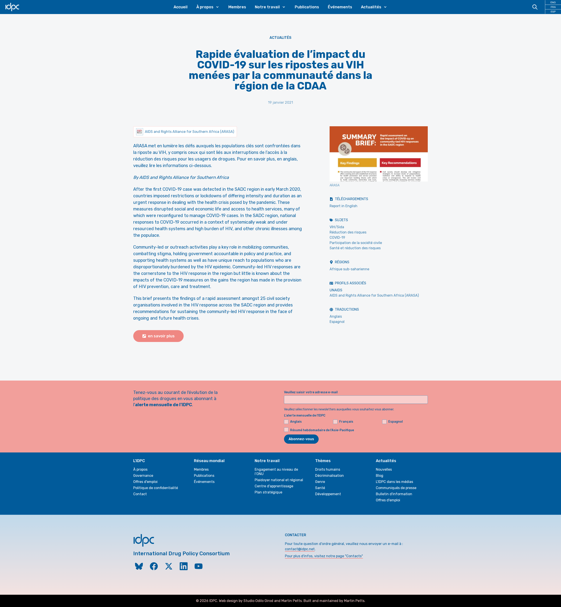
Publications (307, 7)
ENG (553, 2)
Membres (237, 7)
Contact (140, 494)
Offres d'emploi (145, 482)
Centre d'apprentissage (274, 486)
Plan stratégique (268, 492)
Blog (379, 475)
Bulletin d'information (394, 494)
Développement (328, 494)
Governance (143, 475)
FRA (553, 7)
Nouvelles (384, 469)
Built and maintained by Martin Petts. (334, 601)
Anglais (336, 316)
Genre (320, 482)
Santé (320, 488)
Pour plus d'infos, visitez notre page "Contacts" (324, 556)
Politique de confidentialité (155, 488)
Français (346, 422)
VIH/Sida (337, 227)
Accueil (181, 7)
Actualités (280, 38)
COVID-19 (337, 237)
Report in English (343, 206)
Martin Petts (291, 601)
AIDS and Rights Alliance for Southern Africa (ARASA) (374, 295)
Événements (340, 7)
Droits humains (327, 469)
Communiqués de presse (396, 488)
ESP (553, 11)
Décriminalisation (329, 475)
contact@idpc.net (300, 549)
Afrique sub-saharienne (349, 269)
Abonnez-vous (301, 439)
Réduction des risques (348, 232)
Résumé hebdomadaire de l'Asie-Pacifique (322, 430)
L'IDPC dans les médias (394, 482)
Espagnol (337, 322)
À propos (140, 469)
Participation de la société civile (356, 243)
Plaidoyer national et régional (279, 480)
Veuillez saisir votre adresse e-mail (311, 392)
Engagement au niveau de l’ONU (276, 471)
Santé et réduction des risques (355, 248)
